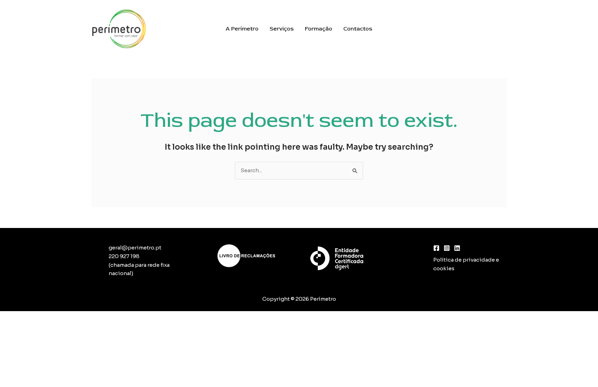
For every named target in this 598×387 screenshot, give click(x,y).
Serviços (282, 28)
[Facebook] (436, 248)
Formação (318, 28)
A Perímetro (242, 28)
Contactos (357, 28)
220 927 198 (124, 256)
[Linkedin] (457, 248)
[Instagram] (447, 248)
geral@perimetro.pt (135, 247)
